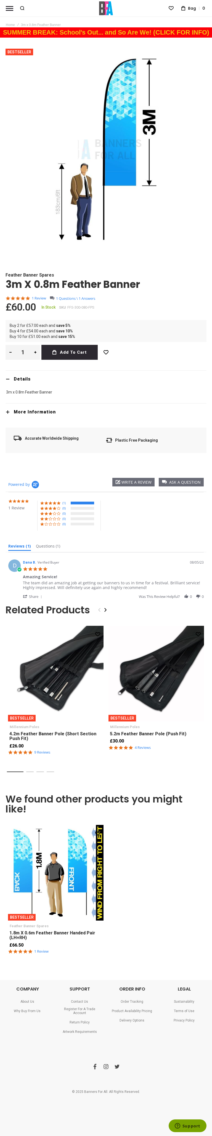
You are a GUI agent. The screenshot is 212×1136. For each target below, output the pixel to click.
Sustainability (184, 1002)
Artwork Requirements (80, 1032)
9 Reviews (42, 752)
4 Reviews (143, 747)
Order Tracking (132, 1002)
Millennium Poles (24, 727)
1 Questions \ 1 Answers (75, 298)
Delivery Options (132, 1020)
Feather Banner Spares (30, 275)
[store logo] (106, 8)
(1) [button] (64, 503)
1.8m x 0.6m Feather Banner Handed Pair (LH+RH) (56, 873)
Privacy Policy (184, 1020)
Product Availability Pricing (132, 1011)
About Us (27, 1002)
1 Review (39, 298)
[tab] (106, 379)
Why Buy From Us (27, 1011)
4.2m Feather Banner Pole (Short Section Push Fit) (56, 673)
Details (22, 379)
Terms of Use (184, 1011)
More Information (35, 412)
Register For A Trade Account (79, 1011)
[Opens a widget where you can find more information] (187, 1126)
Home (10, 25)
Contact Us (79, 1002)
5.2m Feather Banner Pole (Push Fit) (156, 673)
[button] (181, 482)
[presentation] (105, 610)
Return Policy (80, 1022)
